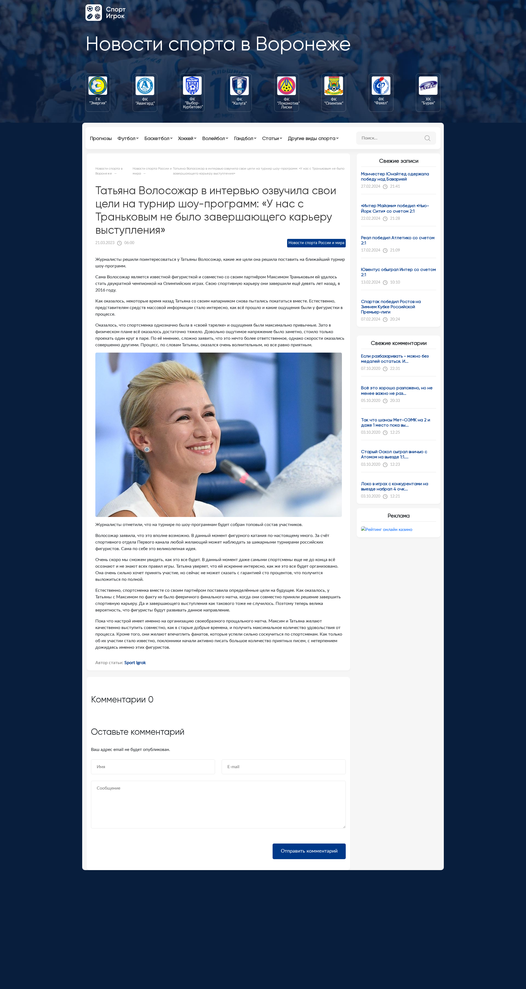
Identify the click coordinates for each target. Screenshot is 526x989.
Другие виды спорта (311, 138)
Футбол (126, 138)
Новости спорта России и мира (316, 243)
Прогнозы (101, 138)
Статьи (270, 138)
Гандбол (243, 138)
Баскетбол (156, 138)
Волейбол (213, 138)
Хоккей (185, 138)
